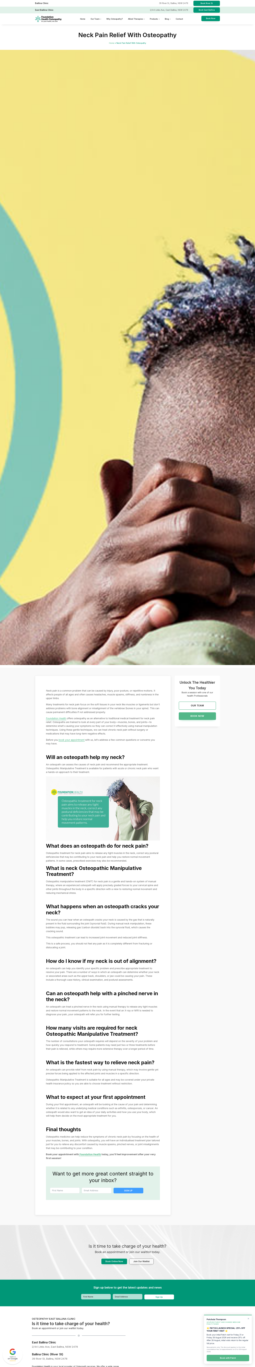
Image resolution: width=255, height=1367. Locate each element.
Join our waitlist (141, 1261)
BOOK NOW (197, 716)
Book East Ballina (207, 10)
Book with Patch (228, 1358)
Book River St (207, 3)
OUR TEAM (197, 705)
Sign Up (128, 1190)
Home (82, 19)
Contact (179, 19)
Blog (167, 19)
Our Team (95, 19)
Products (154, 19)
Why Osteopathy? (114, 19)
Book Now (210, 18)
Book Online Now (114, 1261)
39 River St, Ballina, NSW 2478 (49, 1358)
